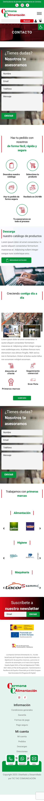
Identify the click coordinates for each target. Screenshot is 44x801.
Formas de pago (22, 720)
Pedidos (22, 741)
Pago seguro (22, 725)
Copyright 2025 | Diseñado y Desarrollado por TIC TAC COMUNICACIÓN (22, 776)
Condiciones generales (22, 710)
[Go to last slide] (4, 528)
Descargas (22, 746)
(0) (41, 19)
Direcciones (22, 751)
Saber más (22, 398)
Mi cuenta (22, 736)
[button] (41, 27)
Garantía (22, 715)
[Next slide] (40, 528)
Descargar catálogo (18, 260)
